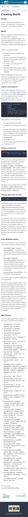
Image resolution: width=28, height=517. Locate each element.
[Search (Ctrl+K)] (25, 2)
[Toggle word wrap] (22, 104)
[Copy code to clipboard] (25, 104)
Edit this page (6, 486)
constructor (7, 160)
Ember (3, 22)
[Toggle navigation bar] (2, 2)
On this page (5, 10)
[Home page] (2, 7)
